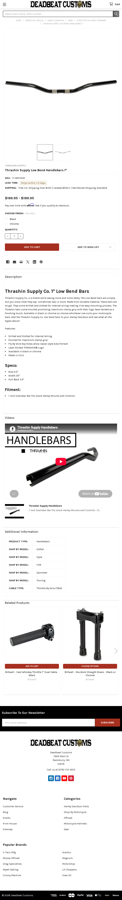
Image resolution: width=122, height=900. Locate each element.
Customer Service (13, 806)
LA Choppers (69, 869)
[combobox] (61, 14)
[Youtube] (64, 778)
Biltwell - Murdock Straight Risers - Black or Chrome (90, 674)
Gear (66, 829)
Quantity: (11, 229)
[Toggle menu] (4, 4)
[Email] (14, 262)
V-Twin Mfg (9, 852)
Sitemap (8, 829)
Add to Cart (32, 666)
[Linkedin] (34, 262)
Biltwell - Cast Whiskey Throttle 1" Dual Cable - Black (32, 674)
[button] (88, 247)
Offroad (68, 817)
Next (116, 651)
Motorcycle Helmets (75, 823)
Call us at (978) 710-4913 (61, 769)
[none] (61, 86)
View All (66, 875)
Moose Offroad (11, 858)
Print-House (10, 823)
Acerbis (66, 852)
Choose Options (90, 666)
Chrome (14, 223)
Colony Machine (12, 875)
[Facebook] (8, 262)
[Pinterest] (41, 262)
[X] (28, 262)
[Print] (21, 262)
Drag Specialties (12, 863)
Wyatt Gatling (10, 869)
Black (13, 219)
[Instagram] (51, 778)
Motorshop (68, 863)
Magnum (67, 858)
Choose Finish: (20, 213)
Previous (6, 651)
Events (6, 817)
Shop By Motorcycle (75, 812)
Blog (5, 812)
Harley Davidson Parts (76, 806)
